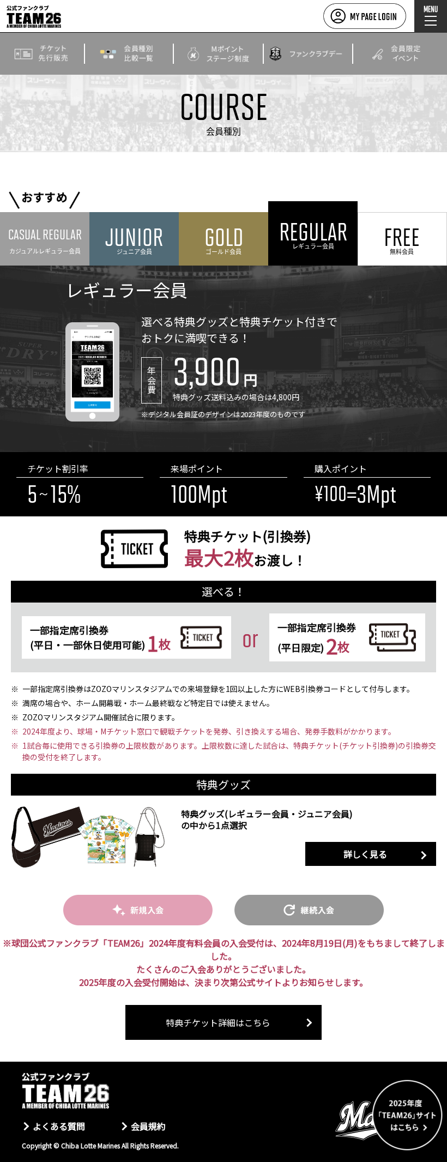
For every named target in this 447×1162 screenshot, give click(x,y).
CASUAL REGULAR (45, 240)
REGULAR (313, 233)
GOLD (223, 239)
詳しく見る (365, 853)
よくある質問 (59, 1126)
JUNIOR (134, 239)
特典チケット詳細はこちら (218, 1022)
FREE (402, 239)
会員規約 (148, 1126)
